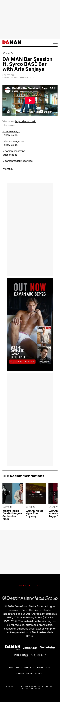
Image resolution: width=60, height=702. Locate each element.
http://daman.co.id (25, 121)
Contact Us (28, 667)
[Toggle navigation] (55, 42)
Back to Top (30, 585)
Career (20, 673)
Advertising (43, 667)
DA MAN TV (7, 53)
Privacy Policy (34, 673)
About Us (14, 667)
